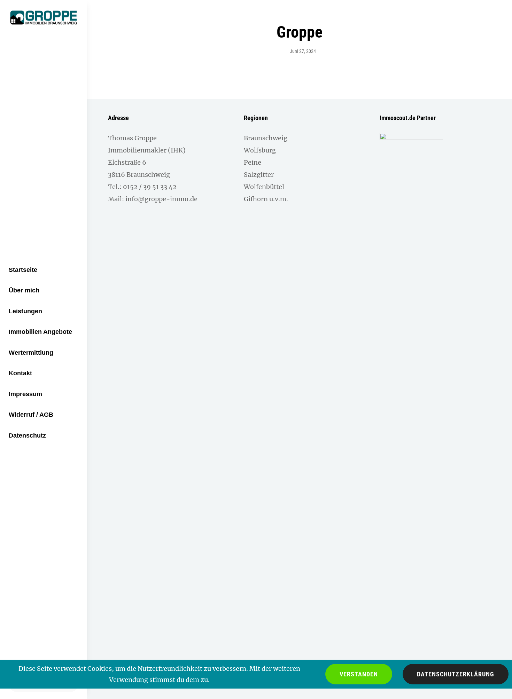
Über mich (24, 290)
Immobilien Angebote (40, 331)
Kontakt (20, 373)
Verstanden (359, 674)
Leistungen (25, 311)
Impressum (25, 394)
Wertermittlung (31, 352)
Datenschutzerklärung (455, 674)
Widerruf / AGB (31, 414)
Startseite (23, 269)
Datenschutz (27, 435)
